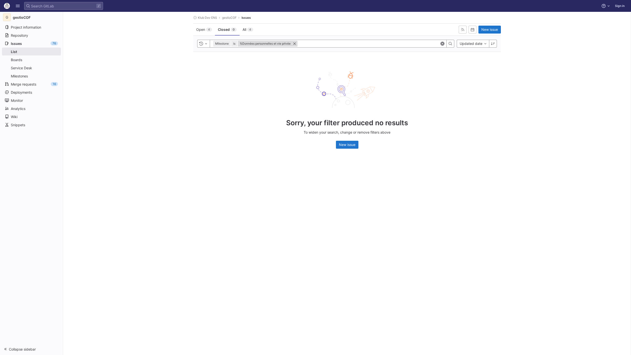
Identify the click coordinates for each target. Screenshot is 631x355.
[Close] (295, 44)
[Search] (450, 44)
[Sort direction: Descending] (493, 44)
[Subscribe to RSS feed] (463, 30)
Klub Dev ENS (207, 17)
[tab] (204, 30)
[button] (18, 6)
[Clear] (442, 44)
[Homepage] (7, 6)
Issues (246, 17)
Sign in (620, 6)
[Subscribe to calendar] (472, 30)
